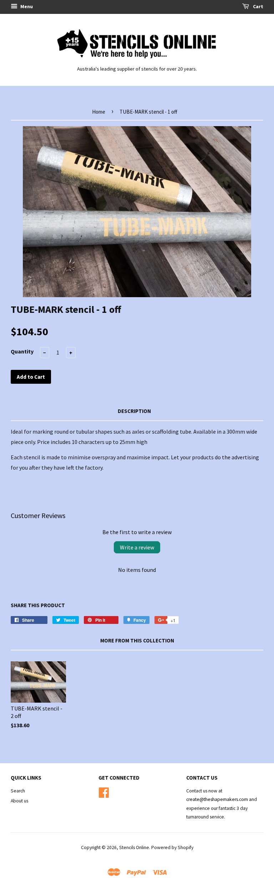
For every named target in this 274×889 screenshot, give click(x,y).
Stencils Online (134, 847)
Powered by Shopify (172, 847)
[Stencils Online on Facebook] (103, 792)
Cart (257, 6)
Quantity (22, 351)
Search (18, 791)
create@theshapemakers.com (217, 799)
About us (19, 801)
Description (134, 411)
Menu (26, 6)
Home (98, 111)
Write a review (137, 547)
